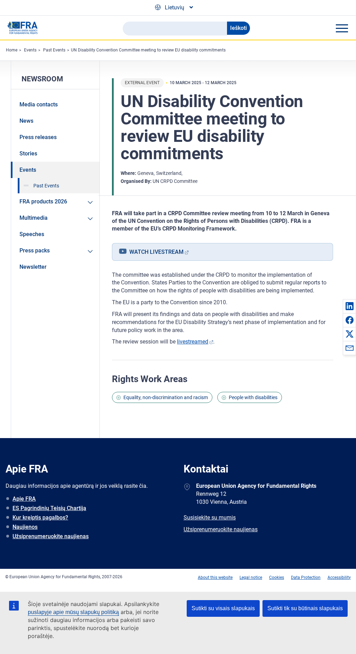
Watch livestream (156, 252)
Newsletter (33, 267)
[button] (349, 306)
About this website (215, 577)
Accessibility (339, 577)
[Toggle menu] (341, 28)
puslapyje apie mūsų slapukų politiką (73, 612)
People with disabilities (253, 397)
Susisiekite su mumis (210, 517)
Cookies (276, 577)
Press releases (38, 137)
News (26, 121)
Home (11, 50)
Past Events (54, 50)
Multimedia (33, 218)
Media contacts (38, 104)
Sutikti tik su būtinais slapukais (305, 608)
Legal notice (251, 577)
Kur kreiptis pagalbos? (40, 517)
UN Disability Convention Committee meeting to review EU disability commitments (148, 50)
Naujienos (25, 527)
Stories (28, 153)
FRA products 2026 (43, 201)
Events (30, 50)
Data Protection (306, 577)
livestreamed (192, 341)
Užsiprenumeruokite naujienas (51, 536)
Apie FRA (24, 498)
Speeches (31, 234)
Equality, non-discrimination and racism (165, 397)
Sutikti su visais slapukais (223, 608)
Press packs (34, 250)
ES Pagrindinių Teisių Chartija (49, 508)
